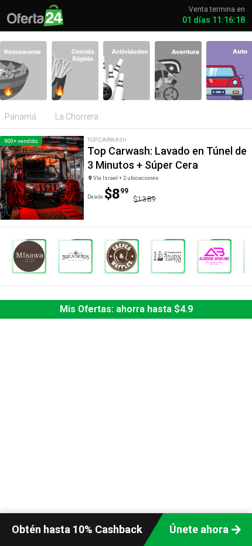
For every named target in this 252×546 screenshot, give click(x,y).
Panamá (20, 116)
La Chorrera (76, 116)
